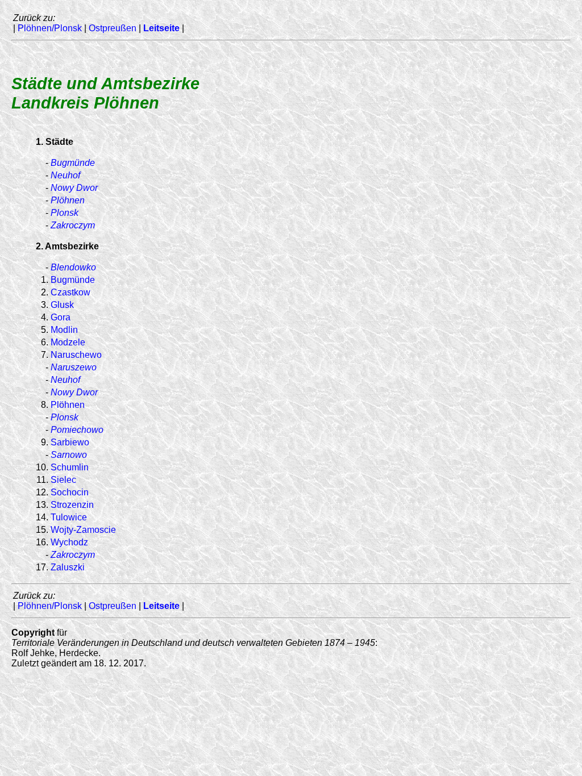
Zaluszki (68, 567)
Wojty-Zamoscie (83, 530)
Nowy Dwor (74, 188)
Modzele (68, 342)
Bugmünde (73, 163)
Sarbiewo (70, 442)
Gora (60, 317)
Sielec (63, 480)
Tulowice (69, 517)
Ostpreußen (112, 28)
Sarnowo (69, 455)
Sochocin (70, 492)
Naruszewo (74, 367)
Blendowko (73, 267)
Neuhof (65, 175)
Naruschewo (76, 355)
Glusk (62, 305)
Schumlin (70, 467)
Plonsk (64, 213)
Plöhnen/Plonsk (50, 28)
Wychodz (69, 542)
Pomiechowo (77, 430)
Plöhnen (68, 200)
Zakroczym (73, 225)
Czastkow (70, 292)
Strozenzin (72, 505)
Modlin (64, 330)
